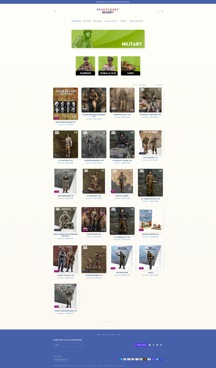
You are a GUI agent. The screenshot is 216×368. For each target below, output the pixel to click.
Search (99, 334)
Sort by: (135, 85)
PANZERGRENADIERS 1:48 (93, 160)
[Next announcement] (140, 2)
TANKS (129, 79)
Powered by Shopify (69, 365)
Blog (118, 334)
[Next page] (115, 322)
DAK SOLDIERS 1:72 (150, 158)
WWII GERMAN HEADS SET (66, 122)
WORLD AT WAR (108, 80)
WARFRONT (84, 79)
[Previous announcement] (75, 2)
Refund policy (79, 365)
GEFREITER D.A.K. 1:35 (122, 115)
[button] (55, 11)
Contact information (118, 365)
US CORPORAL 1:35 (65, 160)
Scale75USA (61, 365)
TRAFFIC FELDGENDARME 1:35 (65, 311)
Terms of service (97, 365)
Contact (112, 334)
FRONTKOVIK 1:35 (94, 234)
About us (105, 334)
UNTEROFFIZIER (122, 272)
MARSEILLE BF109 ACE (150, 234)
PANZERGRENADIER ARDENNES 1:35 (94, 115)
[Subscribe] (81, 345)
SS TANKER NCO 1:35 (122, 237)
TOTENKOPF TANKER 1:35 (122, 160)
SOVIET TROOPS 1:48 (66, 275)
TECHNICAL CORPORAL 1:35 (150, 115)
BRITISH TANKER (122, 196)
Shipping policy (108, 365)
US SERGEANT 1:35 (94, 196)
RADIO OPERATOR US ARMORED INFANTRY (65, 235)
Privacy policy (88, 365)
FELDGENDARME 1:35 (65, 196)
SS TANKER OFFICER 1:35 (150, 199)
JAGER (150, 272)
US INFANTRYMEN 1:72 (93, 275)
